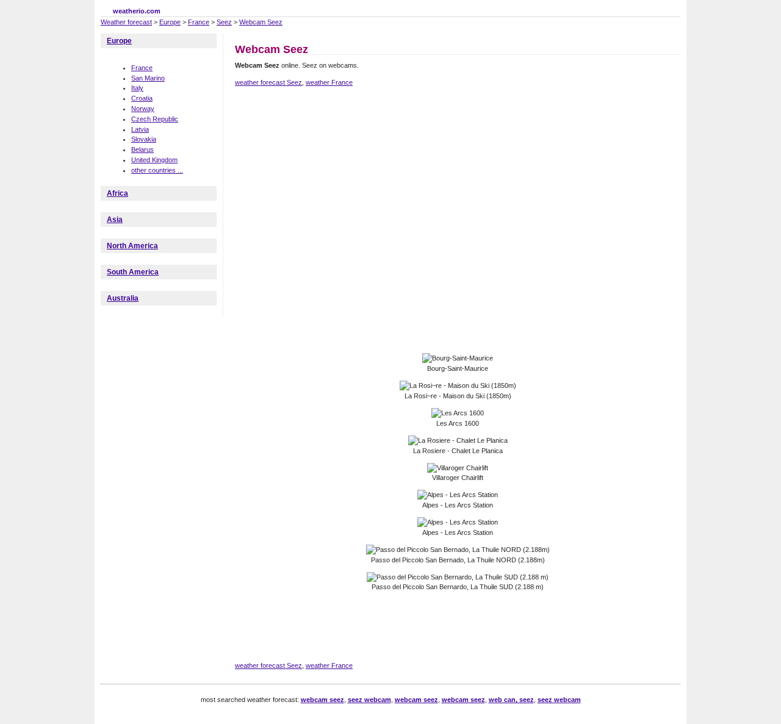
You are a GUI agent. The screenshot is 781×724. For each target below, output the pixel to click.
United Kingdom (154, 159)
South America (133, 272)
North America (132, 246)
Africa (117, 193)
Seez (224, 22)
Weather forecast (126, 22)
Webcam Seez (261, 22)
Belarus (142, 149)
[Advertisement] (457, 139)
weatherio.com (136, 11)
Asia (115, 219)
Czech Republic (154, 119)
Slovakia (143, 139)
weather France (329, 82)
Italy (137, 87)
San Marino (148, 78)
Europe (170, 22)
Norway (142, 108)
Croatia (142, 98)
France (198, 22)
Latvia (140, 129)
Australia (123, 298)
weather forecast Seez (268, 82)
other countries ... (157, 170)
